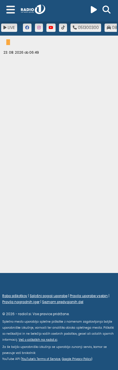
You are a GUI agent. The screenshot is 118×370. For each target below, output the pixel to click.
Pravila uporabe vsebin (89, 296)
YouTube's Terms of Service (41, 359)
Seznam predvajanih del (62, 302)
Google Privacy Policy (76, 359)
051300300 (88, 27)
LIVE (11, 27)
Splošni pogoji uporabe (48, 296)
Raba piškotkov (14, 296)
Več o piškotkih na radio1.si (38, 340)
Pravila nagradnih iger (21, 302)
